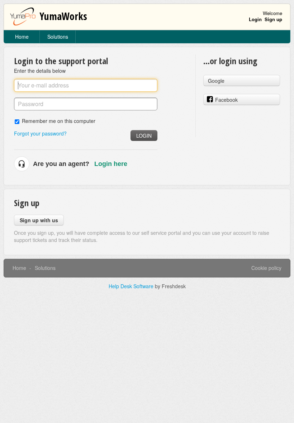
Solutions (57, 36)
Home (22, 36)
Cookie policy (266, 267)
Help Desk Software (132, 286)
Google (216, 80)
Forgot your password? (40, 133)
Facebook (226, 99)
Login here (110, 163)
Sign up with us (39, 220)
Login (144, 135)
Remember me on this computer (58, 120)
